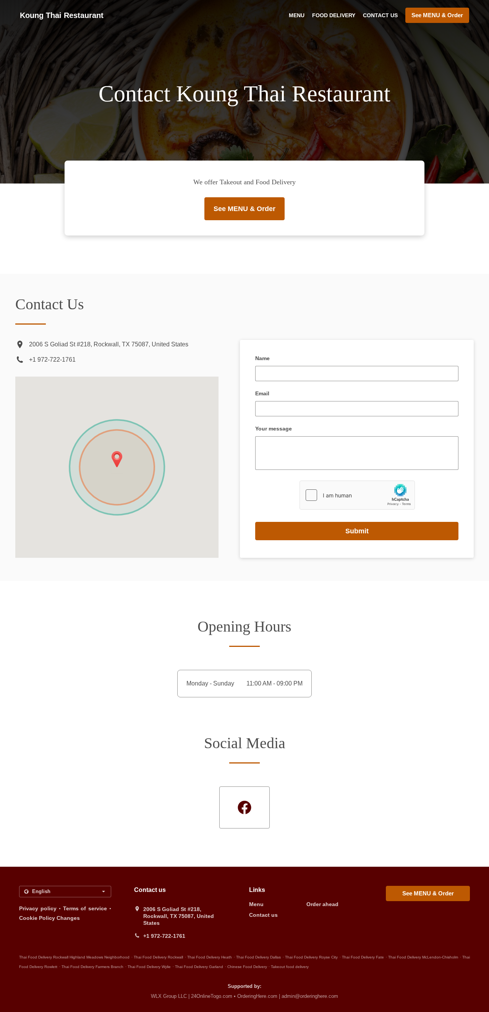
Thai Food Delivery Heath (209, 957)
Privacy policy (38, 908)
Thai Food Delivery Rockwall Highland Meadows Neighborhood (74, 957)
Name (262, 358)
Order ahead (322, 904)
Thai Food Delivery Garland (199, 967)
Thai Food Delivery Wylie (149, 967)
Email (262, 393)
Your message (273, 429)
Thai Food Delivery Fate (363, 957)
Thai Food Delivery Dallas (258, 957)
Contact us (380, 15)
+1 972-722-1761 (52, 359)
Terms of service (85, 908)
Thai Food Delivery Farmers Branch (92, 967)
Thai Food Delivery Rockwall (158, 957)
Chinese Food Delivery (247, 967)
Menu (296, 15)
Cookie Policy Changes (49, 918)
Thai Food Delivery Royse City (311, 957)
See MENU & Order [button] (437, 15)
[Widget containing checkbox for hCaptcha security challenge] (357, 495)
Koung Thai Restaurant (62, 15)
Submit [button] (357, 531)
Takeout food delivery (290, 967)
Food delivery (333, 15)
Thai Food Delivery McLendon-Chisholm (423, 957)
